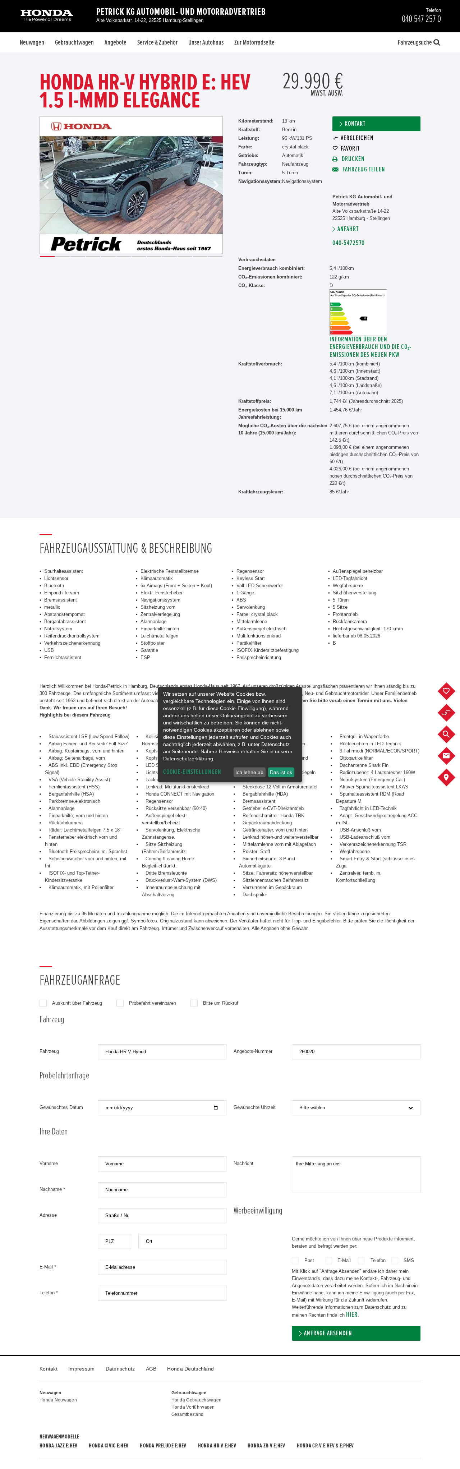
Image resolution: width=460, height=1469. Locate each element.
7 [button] (139, 256)
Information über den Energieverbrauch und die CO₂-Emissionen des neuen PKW (370, 347)
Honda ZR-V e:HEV (266, 1446)
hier (352, 1314)
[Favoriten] (451, 691)
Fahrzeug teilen (363, 169)
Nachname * (52, 1189)
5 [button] (108, 256)
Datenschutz (120, 1369)
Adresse (48, 1215)
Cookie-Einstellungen (192, 772)
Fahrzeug (49, 1051)
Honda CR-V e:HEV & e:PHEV (325, 1446)
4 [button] (93, 256)
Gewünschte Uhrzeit (255, 1107)
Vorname (49, 1163)
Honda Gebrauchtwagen (196, 1400)
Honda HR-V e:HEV (217, 1446)
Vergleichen (357, 138)
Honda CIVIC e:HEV (108, 1446)
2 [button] (62, 256)
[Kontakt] (451, 756)
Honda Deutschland (190, 1369)
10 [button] (185, 256)
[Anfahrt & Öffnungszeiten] (451, 778)
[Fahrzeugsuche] (451, 734)
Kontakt (355, 123)
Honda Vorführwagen (193, 1407)
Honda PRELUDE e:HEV (163, 1446)
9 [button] (169, 256)
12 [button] (215, 256)
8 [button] (154, 256)
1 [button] (47, 256)
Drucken (352, 159)
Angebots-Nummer (253, 1051)
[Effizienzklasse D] (358, 292)
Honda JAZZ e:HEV (58, 1446)
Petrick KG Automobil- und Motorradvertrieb (181, 12)
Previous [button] (46, 185)
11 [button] (200, 256)
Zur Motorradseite (254, 42)
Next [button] (216, 185)
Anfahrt (348, 229)
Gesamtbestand (187, 1414)
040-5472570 (348, 243)
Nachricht (243, 1163)
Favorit (350, 148)
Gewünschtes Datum (61, 1107)
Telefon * (49, 1292)
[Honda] (47, 16)
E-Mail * (48, 1267)
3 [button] (77, 256)
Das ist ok (281, 772)
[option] (131, 185)
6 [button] (123, 256)
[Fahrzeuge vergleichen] (451, 713)
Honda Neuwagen (58, 1400)
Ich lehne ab (249, 772)
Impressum (81, 1369)
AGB (151, 1369)
